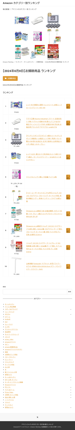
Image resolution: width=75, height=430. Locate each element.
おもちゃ (7, 314)
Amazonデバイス (10, 385)
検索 (4, 287)
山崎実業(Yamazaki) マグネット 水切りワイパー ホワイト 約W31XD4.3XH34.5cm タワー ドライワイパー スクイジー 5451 (43, 266)
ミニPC (7, 327)
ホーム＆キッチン (10, 377)
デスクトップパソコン (11, 329)
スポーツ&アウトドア (11, 309)
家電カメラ (8, 375)
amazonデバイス (10, 342)
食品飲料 (8, 332)
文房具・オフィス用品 (11, 395)
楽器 (6, 352)
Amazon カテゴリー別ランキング (21, 3)
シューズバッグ (9, 312)
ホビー (7, 344)
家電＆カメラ (9, 407)
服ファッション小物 (11, 372)
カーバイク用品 (9, 364)
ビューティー (9, 359)
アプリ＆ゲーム (9, 390)
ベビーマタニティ (10, 357)
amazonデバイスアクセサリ (13, 349)
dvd (6, 322)
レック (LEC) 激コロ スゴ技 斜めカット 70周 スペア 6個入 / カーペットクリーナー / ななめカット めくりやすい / (43, 157)
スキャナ (7, 402)
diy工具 (7, 367)
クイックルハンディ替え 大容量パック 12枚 (41, 177)
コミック (7, 337)
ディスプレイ (9, 405)
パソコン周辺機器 (10, 307)
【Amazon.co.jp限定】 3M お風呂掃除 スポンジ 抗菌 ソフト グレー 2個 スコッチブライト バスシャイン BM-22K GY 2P (44, 214)
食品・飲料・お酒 (10, 397)
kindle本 (7, 319)
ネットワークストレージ (12, 334)
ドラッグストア (9, 362)
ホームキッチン (9, 304)
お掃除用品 (11, 78)
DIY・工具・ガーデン (11, 380)
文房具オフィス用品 (11, 354)
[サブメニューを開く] (70, 309)
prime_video (9, 339)
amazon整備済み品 (11, 347)
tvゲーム (7, 317)
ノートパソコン (9, 400)
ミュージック (9, 324)
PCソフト (8, 387)
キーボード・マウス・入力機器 (14, 382)
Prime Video (9, 392)
